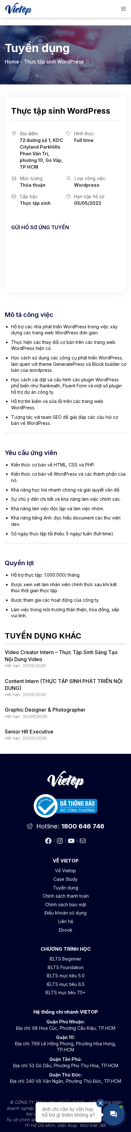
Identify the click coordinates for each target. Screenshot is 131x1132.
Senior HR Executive (29, 731)
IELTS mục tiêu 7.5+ (65, 992)
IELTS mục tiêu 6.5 (66, 984)
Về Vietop (65, 870)
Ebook (65, 930)
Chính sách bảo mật (65, 904)
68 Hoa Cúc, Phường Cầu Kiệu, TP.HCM (73, 1028)
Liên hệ (65, 921)
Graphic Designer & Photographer (45, 710)
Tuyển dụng (65, 887)
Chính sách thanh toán (66, 896)
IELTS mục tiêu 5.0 (66, 975)
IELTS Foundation (66, 967)
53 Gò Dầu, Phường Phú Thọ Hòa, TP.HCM (73, 1065)
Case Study (65, 879)
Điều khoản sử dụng (65, 912)
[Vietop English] (18, 9)
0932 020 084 (27, 261)
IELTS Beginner (65, 958)
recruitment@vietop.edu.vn (42, 243)
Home (12, 61)
